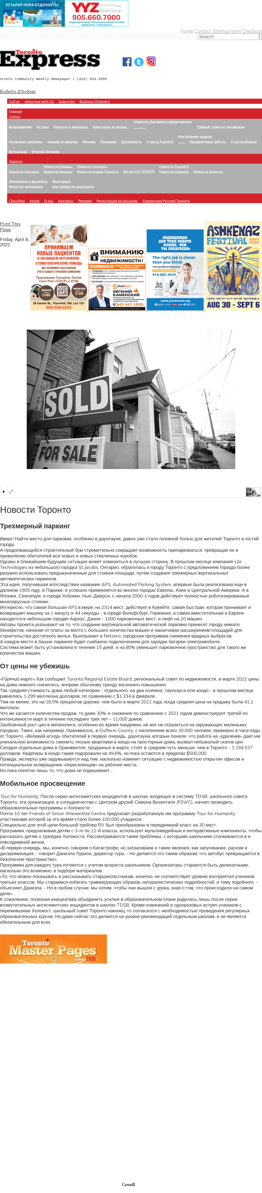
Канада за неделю (62, 141)
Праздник (108, 141)
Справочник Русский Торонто (166, 201)
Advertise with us (19, 1158)
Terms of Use (5, 1191)
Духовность (131, 141)
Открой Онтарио (46, 151)
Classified (17, 201)
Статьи (14, 116)
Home (187, 31)
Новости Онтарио (24, 171)
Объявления (13, 1113)
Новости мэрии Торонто (98, 171)
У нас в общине (244, 141)
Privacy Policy (21, 1191)
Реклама (85, 201)
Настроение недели (195, 136)
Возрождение (20, 127)
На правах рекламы (26, 141)
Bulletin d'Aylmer (18, 91)
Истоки (43, 127)
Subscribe (67, 101)
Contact (202, 31)
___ (181, 141)
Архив (34, 201)
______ (139, 127)
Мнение (89, 141)
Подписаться (14, 1095)
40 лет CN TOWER (138, 171)
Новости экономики (26, 186)
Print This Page (10, 226)
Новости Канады (58, 166)
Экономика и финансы (28, 181)
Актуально (18, 151)
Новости (15, 161)
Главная (15, 111)
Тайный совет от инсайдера (221, 127)
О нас (48, 201)
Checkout (252, 31)
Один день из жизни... (111, 127)
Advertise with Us (39, 101)
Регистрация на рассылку (117, 201)
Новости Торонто (174, 166)
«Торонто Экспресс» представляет (162, 121)
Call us (14, 101)
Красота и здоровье (71, 127)
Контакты (65, 201)
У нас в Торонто (160, 141)
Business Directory (94, 101)
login (236, 31)
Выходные (61, 181)
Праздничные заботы (208, 141)
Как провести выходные (73, 186)
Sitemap (221, 31)
